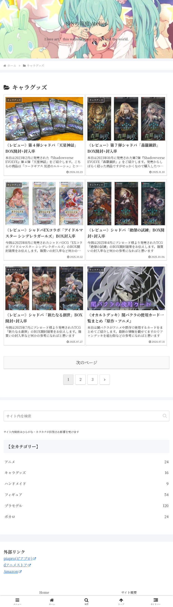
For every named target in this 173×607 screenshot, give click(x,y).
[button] (165, 415)
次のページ (86, 362)
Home (44, 592)
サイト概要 (129, 592)
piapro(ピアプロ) (18, 558)
